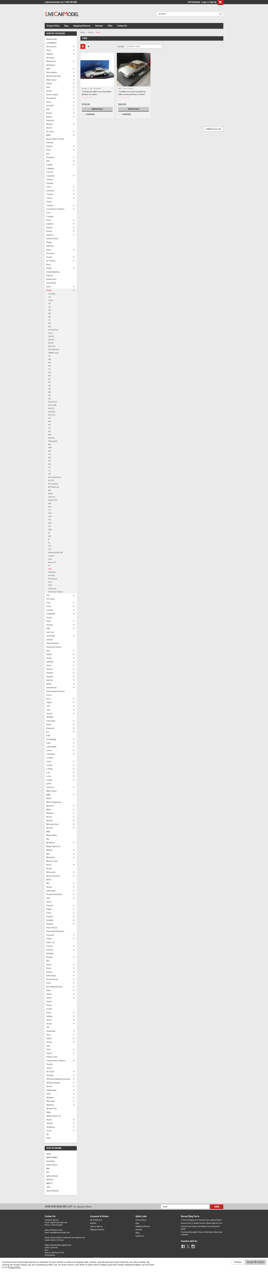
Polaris (49, 938)
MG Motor (50, 842)
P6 (49, 566)
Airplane (49, 54)
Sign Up (213, 2)
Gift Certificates (96, 1220)
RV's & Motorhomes (54, 986)
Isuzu (48, 698)
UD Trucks (50, 1071)
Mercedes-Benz (52, 824)
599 (49, 464)
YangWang (50, 1127)
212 (49, 320)
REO (48, 961)
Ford (48, 602)
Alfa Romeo (51, 61)
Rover (48, 983)
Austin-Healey (52, 94)
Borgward (50, 157)
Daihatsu (49, 224)
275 (49, 356)
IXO (47, 1172)
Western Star (51, 1108)
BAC (48, 109)
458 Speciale (52, 441)
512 (49, 454)
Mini (48, 854)
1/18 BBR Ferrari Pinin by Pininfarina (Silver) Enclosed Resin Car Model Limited (132, 94)
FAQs (110, 26)
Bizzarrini (50, 131)
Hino (48, 650)
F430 (50, 523)
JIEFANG (49, 717)
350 (49, 392)
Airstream (50, 57)
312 (49, 369)
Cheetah (49, 183)
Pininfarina (52, 572)
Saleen (49, 994)
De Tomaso (50, 260)
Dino (49, 503)
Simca (48, 1020)
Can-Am (49, 172)
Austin (49, 91)
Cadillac (49, 164)
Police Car (50, 942)
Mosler (49, 868)
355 (49, 395)
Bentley (49, 124)
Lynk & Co (50, 787)
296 (49, 362)
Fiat (47, 595)
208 (49, 317)
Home (82, 32)
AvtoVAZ (50, 105)
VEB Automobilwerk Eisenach (58, 1079)
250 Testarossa (53, 349)
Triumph (49, 1064)
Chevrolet (50, 190)
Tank (48, 1046)
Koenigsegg (51, 739)
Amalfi (50, 493)
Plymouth (50, 935)
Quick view (97, 84)
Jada (48, 1187)
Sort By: (121, 46)
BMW (48, 135)
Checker (49, 179)
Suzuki (49, 1042)
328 (49, 372)
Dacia (48, 220)
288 (49, 359)
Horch (48, 665)
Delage (49, 242)
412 (49, 428)
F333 (50, 513)
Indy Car (49, 680)
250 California (53, 330)
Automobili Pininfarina (55, 931)
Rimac (48, 964)
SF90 (50, 585)
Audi (48, 87)
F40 (49, 520)
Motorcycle (51, 872)
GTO (49, 546)
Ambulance (50, 65)
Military (49, 850)
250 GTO (51, 340)
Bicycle (49, 128)
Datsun (49, 231)
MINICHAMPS (52, 1157)
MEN (48, 831)
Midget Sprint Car (53, 846)
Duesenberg (51, 283)
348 (49, 389)
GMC (48, 628)
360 (49, 399)
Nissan (49, 887)
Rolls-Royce (51, 975)
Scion (48, 1012)
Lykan (48, 783)
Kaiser (48, 724)
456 (49, 431)
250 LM (50, 343)
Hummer (49, 673)
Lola (48, 772)
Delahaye (50, 246)
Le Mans (49, 758)
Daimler (49, 227)
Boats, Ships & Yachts (55, 139)
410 (49, 425)
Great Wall (50, 636)
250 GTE (51, 336)
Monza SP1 (52, 562)
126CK (50, 300)
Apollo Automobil (53, 76)
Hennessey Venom (53, 647)
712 (49, 471)
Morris (49, 865)
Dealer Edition (51, 1165)
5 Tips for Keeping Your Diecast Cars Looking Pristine (201, 1220)
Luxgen (49, 780)
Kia (47, 732)
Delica (48, 249)
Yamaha (49, 1123)
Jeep (48, 709)
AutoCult (85, 89)
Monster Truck (52, 861)
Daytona (49, 235)
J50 (49, 549)
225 (49, 323)
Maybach (50, 813)
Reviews (99, 26)
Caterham (50, 176)
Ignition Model (52, 1176)
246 (49, 327)
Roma (50, 582)
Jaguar (49, 702)
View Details (97, 109)
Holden (49, 654)
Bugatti (49, 146)
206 (49, 313)
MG (47, 839)
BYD (48, 161)
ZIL (47, 1134)
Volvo (48, 1094)
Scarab (49, 1009)
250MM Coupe (53, 353)
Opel (48, 898)
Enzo (50, 507)
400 (49, 421)
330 (49, 376)
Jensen (49, 713)
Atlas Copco (51, 80)
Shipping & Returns (81, 26)
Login (204, 2)
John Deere (50, 721)
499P (50, 448)
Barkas (49, 117)
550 (49, 458)
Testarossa (52, 589)
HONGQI (49, 662)
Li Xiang (49, 769)
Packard (49, 905)
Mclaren (49, 820)
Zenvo (49, 1130)
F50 (49, 526)
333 (49, 379)
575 (49, 461)
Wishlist (93, 1223)
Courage (49, 216)
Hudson (49, 669)
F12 (49, 510)
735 (49, 474)
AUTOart (49, 1179)
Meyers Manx (51, 835)
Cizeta (49, 201)
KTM (48, 735)
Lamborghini (51, 746)
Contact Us (122, 26)
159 (49, 304)
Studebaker (51, 1031)
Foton (48, 606)
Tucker (49, 1068)
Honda (49, 658)
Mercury (49, 828)
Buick (48, 150)
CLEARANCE (51, 43)
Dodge (49, 268)
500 (49, 451)
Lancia (49, 750)
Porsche (49, 950)
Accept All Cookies (255, 1262)
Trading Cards (51, 1057)
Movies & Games (53, 876)
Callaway (50, 168)
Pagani (49, 909)
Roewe (49, 972)
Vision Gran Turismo (55, 592)
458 (49, 435)
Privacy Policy (53, 26)
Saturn (49, 998)
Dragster (49, 275)
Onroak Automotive (54, 894)
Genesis (49, 625)
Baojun (49, 113)
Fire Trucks (50, 599)
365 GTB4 (51, 412)
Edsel (48, 286)
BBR (48, 1168)
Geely (48, 621)
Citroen (49, 198)
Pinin (50, 569)
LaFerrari (51, 556)
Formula (49, 610)
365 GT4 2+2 (52, 402)
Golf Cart (50, 632)
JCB (48, 706)
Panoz (49, 913)
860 (49, 490)
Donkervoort (51, 279)
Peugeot (49, 924)
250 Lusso (52, 346)
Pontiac (49, 946)
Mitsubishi (50, 857)
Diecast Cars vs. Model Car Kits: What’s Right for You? (201, 1223)
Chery (48, 187)
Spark (48, 1154)
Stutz (48, 1034)
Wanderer (50, 1097)
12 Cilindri (51, 294)
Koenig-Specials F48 (55, 552)
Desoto (49, 257)
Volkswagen (51, 1090)
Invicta (49, 695)
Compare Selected (213, 129)
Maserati (49, 805)
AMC (48, 68)
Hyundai (49, 676)
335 (49, 382)
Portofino (51, 575)
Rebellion (50, 953)
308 (49, 366)
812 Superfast (53, 484)
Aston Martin (51, 72)
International (51, 687)
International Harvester (55, 691)
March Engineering (53, 802)
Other (48, 1138)
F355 (50, 516)
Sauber (49, 1001)
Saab (48, 990)
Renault (49, 957)
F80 (49, 536)
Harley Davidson (52, 643)
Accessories (51, 46)
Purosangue (52, 579)
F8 (49, 533)
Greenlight (50, 1161)
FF (49, 539)
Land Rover (50, 754)
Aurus (48, 102)
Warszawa (50, 1101)
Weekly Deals (51, 39)
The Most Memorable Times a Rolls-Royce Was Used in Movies (201, 1233)
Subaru (49, 1038)
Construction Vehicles (55, 209)
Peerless (49, 916)
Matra (48, 809)
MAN (48, 794)
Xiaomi (49, 1119)
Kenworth (50, 728)
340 (49, 385)
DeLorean (50, 253)
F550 (50, 530)
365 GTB (51, 408)
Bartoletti (50, 120)
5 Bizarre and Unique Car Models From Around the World (200, 1227)
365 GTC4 (51, 415)
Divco (48, 264)
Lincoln (49, 765)
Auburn (49, 83)
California (51, 497)
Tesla (48, 1049)
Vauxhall (49, 1075)
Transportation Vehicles (55, 1060)
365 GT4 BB (52, 405)
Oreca (48, 901)
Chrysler (49, 194)
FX (49, 543)
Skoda (49, 1023)
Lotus (48, 776)
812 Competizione (54, 477)
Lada (48, 743)
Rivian (48, 968)
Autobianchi (51, 98)
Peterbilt (49, 920)
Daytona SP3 (52, 500)
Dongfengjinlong (52, 272)
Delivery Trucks (52, 238)
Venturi (49, 1086)
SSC (48, 1027)
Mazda (49, 817)
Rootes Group (52, 979)
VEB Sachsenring (53, 1083)
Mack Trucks (51, 791)
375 (49, 418)
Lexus (48, 761)
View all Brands (52, 1191)
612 (49, 467)
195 (49, 310)
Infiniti (48, 684)
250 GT (50, 333)
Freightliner (50, 613)
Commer (49, 205)
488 (49, 444)
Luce (50, 559)
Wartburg (50, 1105)
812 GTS (51, 480)
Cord (48, 213)
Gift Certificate (194, 2)
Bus (47, 153)
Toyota (49, 1053)
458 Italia (51, 438)
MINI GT (49, 1183)
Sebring (49, 1016)
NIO (47, 883)
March (48, 798)
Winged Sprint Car (53, 1116)
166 (49, 307)
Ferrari (48, 290)
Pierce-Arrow (51, 927)
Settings (237, 1262)
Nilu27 (48, 879)
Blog (66, 26)
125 (49, 297)
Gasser (49, 617)
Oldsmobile (50, 890)
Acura (48, 50)
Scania (49, 1005)
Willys (48, 1112)
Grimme (49, 639)
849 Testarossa (53, 487)
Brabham (49, 142)
